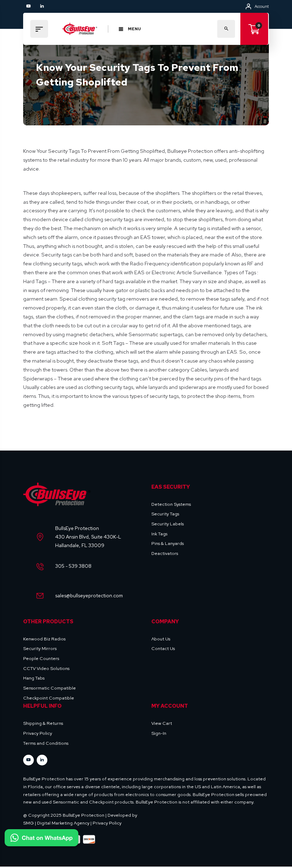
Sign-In (158, 733)
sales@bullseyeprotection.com (89, 595)
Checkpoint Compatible (48, 698)
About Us (160, 639)
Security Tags (165, 514)
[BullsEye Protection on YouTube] (28, 6)
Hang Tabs (34, 678)
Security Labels (167, 524)
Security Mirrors (40, 648)
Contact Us (163, 648)
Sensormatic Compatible (49, 688)
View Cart (161, 723)
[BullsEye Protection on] (42, 6)
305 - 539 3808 (73, 566)
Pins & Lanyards (167, 543)
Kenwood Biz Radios (44, 639)
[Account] (248, 6)
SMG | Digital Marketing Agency (56, 823)
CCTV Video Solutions (46, 668)
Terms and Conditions (45, 743)
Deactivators (164, 553)
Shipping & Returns (43, 723)
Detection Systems (171, 504)
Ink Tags (159, 534)
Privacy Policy (37, 733)
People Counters (41, 658)
